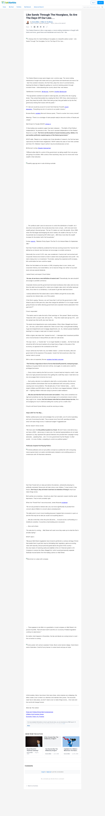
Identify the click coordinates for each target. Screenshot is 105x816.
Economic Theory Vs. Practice (35, 716)
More (28, 725)
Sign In (93, 2)
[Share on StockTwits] (34, 27)
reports (33, 241)
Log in (43, 772)
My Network (27, 7)
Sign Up (100, 2)
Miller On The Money (47, 22)
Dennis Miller (35, 22)
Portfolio (19, 7)
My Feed (11, 7)
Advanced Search (39, 7)
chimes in (48, 124)
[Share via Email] (44, 27)
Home (4, 7)
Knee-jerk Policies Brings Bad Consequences (39, 712)
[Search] (102, 7)
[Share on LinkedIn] (37, 27)
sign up (49, 772)
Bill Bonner (45, 91)
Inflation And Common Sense (35, 714)
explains (38, 113)
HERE (63, 723)
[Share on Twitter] (31, 27)
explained (64, 502)
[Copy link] (47, 27)
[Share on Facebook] (40, 27)
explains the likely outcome (55, 359)
